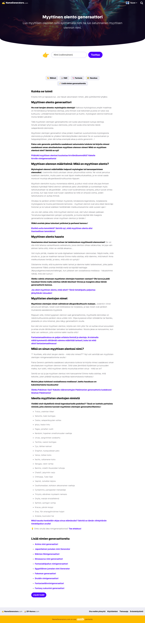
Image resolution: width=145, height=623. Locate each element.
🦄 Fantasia (77, 78)
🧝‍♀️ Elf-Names (31, 611)
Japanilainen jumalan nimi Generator (52, 549)
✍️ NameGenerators (12, 611)
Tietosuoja (124, 611)
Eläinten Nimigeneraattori (47, 554)
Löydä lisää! (39, 595)
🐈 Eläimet (51, 78)
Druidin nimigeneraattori (46, 578)
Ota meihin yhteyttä (97, 611)
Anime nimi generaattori (46, 544)
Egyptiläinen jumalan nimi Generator (52, 568)
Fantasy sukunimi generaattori (49, 588)
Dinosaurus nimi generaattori (49, 559)
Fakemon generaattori (45, 573)
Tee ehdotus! (75, 529)
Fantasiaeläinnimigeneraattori (49, 583)
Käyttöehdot (112, 611)
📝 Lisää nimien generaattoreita (72, 83)
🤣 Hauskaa (92, 78)
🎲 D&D (64, 78)
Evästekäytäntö (136, 611)
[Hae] (141, 3)
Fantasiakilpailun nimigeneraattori (51, 564)
